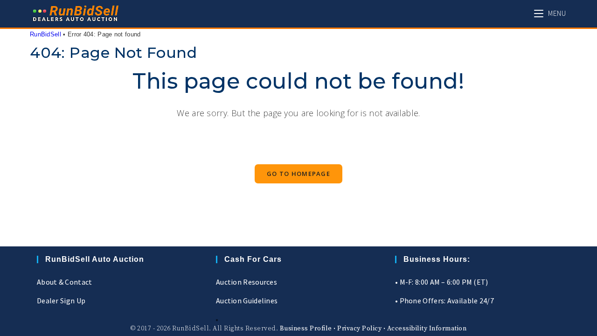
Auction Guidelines (247, 300)
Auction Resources (246, 282)
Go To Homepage (298, 173)
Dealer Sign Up (61, 300)
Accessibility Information (427, 328)
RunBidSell (45, 34)
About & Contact (64, 282)
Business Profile (306, 328)
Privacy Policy (359, 328)
